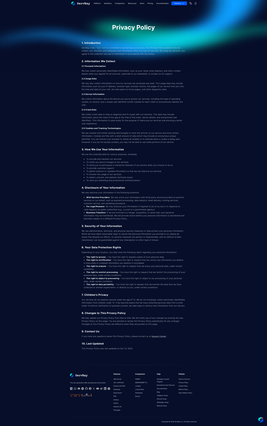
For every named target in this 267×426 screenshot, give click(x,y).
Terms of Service (184, 379)
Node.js (116, 400)
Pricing (150, 3)
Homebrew (139, 393)
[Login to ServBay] (195, 3)
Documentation (162, 3)
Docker (137, 396)
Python (115, 403)
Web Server (117, 379)
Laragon (138, 386)
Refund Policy (183, 389)
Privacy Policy (183, 382)
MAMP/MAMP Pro (141, 382)
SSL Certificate (118, 382)
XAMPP (137, 379)
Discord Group (162, 399)
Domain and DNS (119, 386)
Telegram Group (162, 395)
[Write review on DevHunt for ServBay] (86, 395)
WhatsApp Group (163, 402)
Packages (116, 410)
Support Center (159, 336)
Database (116, 389)
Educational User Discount (166, 385)
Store (142, 3)
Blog (158, 392)
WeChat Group (162, 406)
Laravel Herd (139, 389)
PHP (114, 396)
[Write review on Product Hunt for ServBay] (75, 395)
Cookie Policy (183, 386)
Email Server (117, 393)
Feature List (117, 406)
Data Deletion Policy (185, 393)
